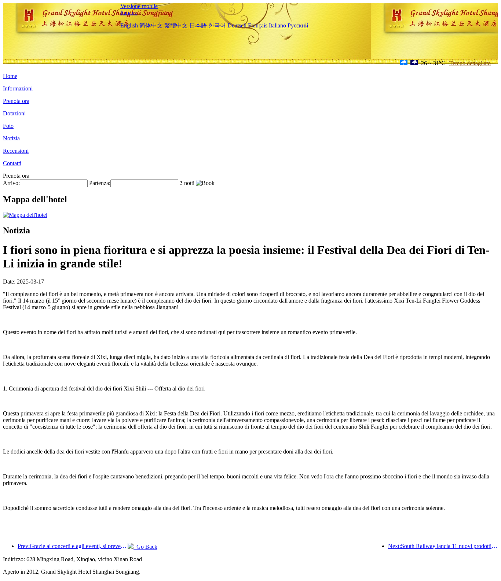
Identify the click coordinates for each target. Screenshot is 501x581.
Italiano (129, 13)
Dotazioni (14, 113)
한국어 (217, 25)
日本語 (198, 25)
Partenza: (99, 183)
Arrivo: (11, 183)
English (129, 25)
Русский (298, 25)
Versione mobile (139, 6)
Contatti (12, 163)
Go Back (145, 547)
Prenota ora (16, 101)
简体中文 (151, 25)
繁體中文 (176, 25)
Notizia (11, 138)
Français (257, 25)
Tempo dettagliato (470, 63)
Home (10, 76)
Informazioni (18, 88)
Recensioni (16, 151)
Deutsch (236, 25)
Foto (8, 126)
